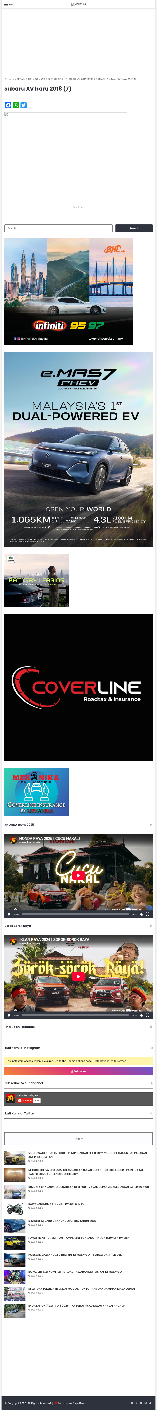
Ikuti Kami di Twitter (19, 1113)
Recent (78, 1139)
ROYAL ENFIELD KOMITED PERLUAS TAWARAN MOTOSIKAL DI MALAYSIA (75, 1272)
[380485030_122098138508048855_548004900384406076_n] (78, 760)
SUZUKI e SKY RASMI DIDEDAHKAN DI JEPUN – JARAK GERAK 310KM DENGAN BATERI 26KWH (88, 1187)
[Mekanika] (78, 4)
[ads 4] (36, 814)
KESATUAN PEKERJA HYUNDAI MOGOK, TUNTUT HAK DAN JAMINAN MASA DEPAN (81, 1289)
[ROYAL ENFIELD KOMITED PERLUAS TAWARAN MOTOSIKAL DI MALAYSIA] (14, 1277)
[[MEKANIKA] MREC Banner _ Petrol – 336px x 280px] (68, 343)
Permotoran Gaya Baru (71, 1403)
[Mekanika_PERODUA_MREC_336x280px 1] (36, 606)
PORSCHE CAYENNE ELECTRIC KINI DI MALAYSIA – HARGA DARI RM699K (75, 1255)
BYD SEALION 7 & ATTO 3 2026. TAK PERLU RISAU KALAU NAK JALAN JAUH (76, 1306)
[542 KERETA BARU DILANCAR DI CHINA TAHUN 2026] (14, 1226)
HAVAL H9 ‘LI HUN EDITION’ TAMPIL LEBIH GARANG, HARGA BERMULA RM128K (78, 1238)
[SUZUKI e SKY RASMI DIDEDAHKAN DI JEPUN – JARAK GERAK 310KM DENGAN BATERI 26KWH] (14, 1192)
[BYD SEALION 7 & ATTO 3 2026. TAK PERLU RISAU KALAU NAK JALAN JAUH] (14, 1311)
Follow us (79, 1071)
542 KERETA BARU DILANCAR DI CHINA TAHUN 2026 (62, 1221)
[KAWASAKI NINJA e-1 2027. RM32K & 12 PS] (14, 1209)
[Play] (9, 914)
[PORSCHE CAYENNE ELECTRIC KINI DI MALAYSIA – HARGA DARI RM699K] (14, 1260)
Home (11, 79)
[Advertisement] (78, 46)
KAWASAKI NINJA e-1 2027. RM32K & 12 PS (56, 1204)
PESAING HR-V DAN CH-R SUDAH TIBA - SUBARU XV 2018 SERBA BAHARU (61, 79)
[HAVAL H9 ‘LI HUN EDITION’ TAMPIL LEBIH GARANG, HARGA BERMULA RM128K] (14, 1243)
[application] (78, 876)
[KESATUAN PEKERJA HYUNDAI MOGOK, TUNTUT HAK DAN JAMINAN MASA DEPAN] (14, 1294)
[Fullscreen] (148, 914)
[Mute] (141, 914)
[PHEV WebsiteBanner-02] (78, 545)
